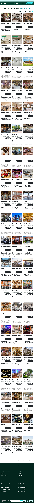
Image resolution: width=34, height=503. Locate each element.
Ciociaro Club (4, 90)
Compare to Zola (21, 496)
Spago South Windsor (6, 313)
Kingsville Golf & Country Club (8, 23)
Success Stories (3, 493)
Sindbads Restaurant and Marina (9, 246)
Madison (3, 268)
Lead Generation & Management (6, 489)
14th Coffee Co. (5, 157)
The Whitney (27, 380)
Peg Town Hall (15, 68)
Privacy (2, 473)
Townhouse (4, 290)
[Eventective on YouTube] (30, 501)
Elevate (25, 201)
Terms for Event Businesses (5, 471)
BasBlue (3, 424)
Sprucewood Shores (29, 112)
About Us (2, 467)
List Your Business (17, 3)
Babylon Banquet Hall (6, 380)
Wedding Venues (20, 469)
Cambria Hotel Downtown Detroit (9, 224)
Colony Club (15, 290)
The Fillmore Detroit (28, 335)
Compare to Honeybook (22, 491)
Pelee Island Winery (29, 23)
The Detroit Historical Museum (19, 402)
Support (2, 496)
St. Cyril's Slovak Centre (18, 45)
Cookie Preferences (4, 475)
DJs (18, 477)
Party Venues (20, 467)
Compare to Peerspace (22, 493)
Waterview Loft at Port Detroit (19, 268)
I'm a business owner (16, 0)
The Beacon (15, 201)
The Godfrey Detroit (17, 224)
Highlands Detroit (16, 246)
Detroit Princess (28, 268)
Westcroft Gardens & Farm (7, 402)
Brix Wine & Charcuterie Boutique (9, 179)
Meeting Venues (20, 471)
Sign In (23, 3)
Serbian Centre (5, 112)
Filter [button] (21, 11)
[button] (32, 11)
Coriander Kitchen (28, 290)
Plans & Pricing (3, 485)
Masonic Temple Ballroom (18, 380)
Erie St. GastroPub (16, 134)
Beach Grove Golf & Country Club (20, 335)
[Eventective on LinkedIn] (32, 501)
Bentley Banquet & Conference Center (22, 446)
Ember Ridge (4, 45)
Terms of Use (3, 469)
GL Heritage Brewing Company (9, 134)
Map (30, 11)
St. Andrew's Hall (16, 179)
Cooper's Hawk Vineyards (7, 68)
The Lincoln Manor (5, 446)
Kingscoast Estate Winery (18, 23)
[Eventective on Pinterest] (25, 501)
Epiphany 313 (15, 157)
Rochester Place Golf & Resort (20, 90)
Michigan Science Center (18, 424)
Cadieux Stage (5, 335)
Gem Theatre (27, 246)
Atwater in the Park (6, 201)
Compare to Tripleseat (22, 489)
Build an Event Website (22, 480)
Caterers (19, 473)
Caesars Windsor (5, 357)
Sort (25, 11)
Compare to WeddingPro (22, 487)
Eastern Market (16, 313)
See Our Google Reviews (22, 485)
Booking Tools (3, 491)
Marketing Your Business (5, 487)
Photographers (20, 475)
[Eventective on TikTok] (27, 501)
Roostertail (26, 134)
